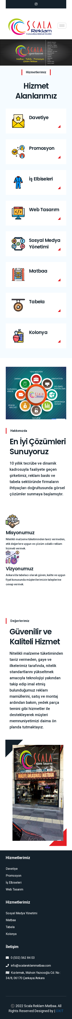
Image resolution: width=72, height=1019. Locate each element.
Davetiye (38, 117)
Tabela (37, 301)
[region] (36, 52)
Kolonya (38, 332)
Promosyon (42, 148)
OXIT (59, 1011)
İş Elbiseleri (41, 179)
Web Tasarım (44, 209)
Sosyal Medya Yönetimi (44, 243)
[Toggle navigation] (62, 26)
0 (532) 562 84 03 (23, 958)
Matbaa (38, 271)
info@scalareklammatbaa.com (31, 965)
